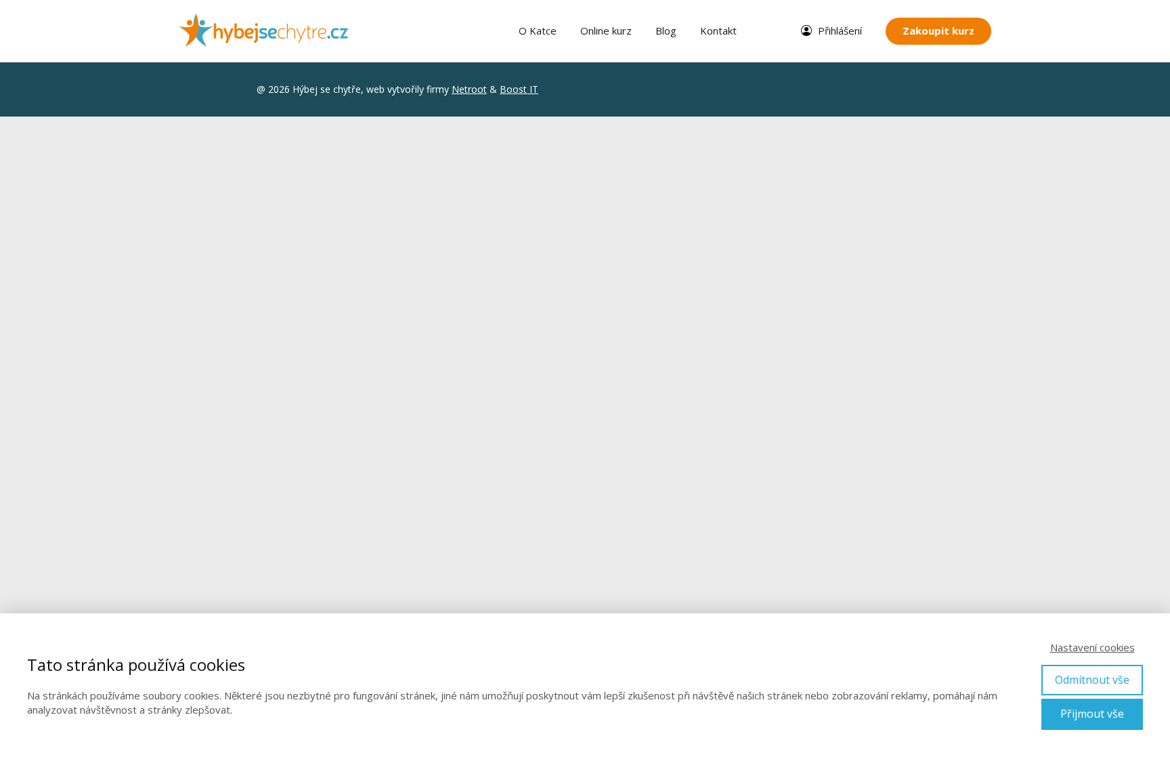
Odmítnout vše (1092, 679)
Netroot (469, 89)
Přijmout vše (1092, 713)
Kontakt (718, 30)
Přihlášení (840, 30)
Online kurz (606, 30)
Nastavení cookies (1092, 647)
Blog (665, 30)
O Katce (538, 30)
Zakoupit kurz (938, 30)
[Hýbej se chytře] (263, 31)
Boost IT (519, 89)
